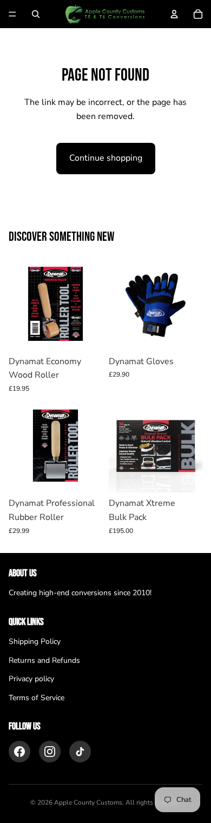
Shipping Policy (35, 641)
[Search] (36, 14)
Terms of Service (36, 698)
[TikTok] (80, 751)
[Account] (174, 14)
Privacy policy (31, 679)
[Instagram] (50, 751)
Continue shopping (105, 158)
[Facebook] (19, 751)
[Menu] (12, 14)
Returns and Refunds (44, 660)
